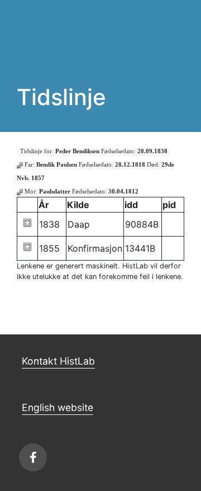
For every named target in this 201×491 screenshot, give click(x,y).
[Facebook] (33, 457)
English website (57, 407)
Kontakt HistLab (58, 361)
